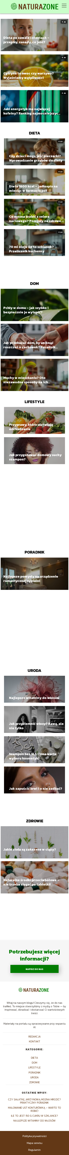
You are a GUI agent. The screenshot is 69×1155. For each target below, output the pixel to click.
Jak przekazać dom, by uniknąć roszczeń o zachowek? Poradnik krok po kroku (29, 345)
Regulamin (34, 1150)
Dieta (34, 133)
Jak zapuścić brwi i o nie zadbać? (35, 788)
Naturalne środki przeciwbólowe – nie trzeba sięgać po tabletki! (31, 882)
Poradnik (35, 552)
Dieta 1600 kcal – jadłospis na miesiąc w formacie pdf (33, 188)
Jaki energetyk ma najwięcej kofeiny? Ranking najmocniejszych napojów (31, 111)
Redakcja (34, 1036)
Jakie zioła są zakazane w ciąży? (29, 849)
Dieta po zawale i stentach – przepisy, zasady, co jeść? (26, 39)
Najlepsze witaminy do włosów (34, 698)
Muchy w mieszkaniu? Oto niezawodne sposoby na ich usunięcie (25, 380)
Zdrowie (34, 821)
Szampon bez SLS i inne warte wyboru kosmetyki (33, 756)
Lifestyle (34, 402)
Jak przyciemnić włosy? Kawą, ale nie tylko (36, 725)
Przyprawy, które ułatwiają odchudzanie (31, 426)
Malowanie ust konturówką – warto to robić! (34, 1109)
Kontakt (34, 1041)
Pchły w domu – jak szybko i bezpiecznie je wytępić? (26, 310)
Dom (34, 283)
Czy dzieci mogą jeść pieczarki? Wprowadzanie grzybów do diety (35, 158)
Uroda (34, 670)
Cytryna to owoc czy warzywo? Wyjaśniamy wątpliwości (28, 75)
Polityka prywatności (35, 1136)
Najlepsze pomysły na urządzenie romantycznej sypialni (30, 578)
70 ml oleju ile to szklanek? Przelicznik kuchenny (31, 249)
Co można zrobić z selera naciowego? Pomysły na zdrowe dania (35, 218)
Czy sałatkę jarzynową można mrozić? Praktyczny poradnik (34, 1101)
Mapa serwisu (34, 1143)
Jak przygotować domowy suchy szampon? (35, 457)
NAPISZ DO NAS (34, 969)
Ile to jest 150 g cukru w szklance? (34, 1116)
